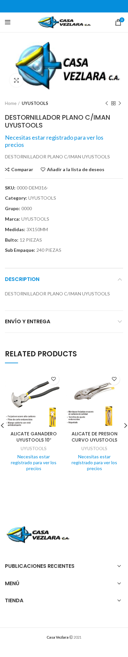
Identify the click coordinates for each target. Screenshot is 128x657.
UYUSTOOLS (35, 103)
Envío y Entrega (27, 321)
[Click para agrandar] (16, 80)
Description (22, 279)
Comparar (22, 169)
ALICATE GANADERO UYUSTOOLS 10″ (34, 437)
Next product (120, 103)
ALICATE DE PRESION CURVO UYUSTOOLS (94, 437)
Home (10, 103)
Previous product (106, 103)
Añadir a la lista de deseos (75, 169)
